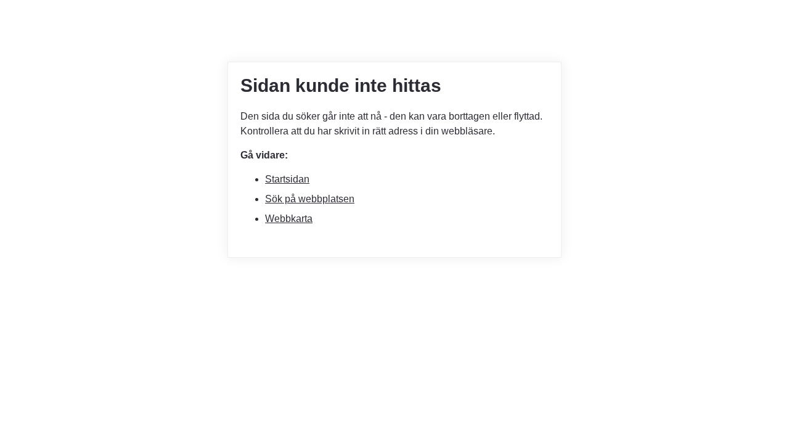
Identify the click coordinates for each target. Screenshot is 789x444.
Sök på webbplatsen (309, 199)
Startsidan (287, 179)
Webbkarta (289, 218)
